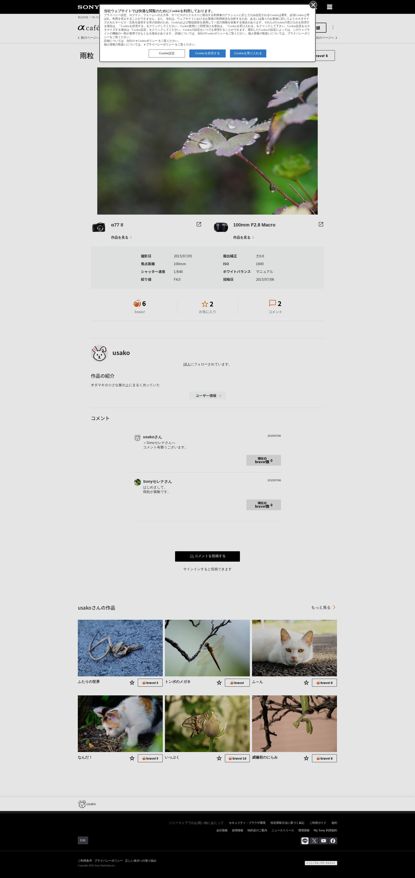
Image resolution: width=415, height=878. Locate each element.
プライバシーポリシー (160, 44)
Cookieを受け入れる (248, 53)
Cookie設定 (167, 53)
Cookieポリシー (148, 40)
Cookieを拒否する (207, 53)
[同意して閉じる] (313, 4)
